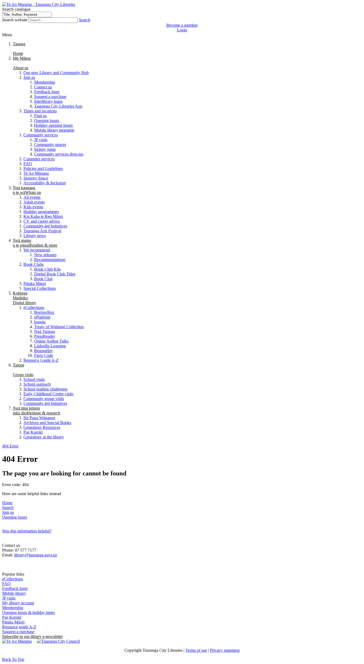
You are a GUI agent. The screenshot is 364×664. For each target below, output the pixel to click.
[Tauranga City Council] (58, 641)
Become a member (182, 25)
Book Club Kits (47, 269)
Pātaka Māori (34, 283)
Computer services (39, 159)
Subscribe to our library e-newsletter (32, 636)
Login (182, 30)
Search (84, 20)
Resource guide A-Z (19, 627)
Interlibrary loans (48, 101)
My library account (18, 603)
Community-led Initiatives (45, 226)
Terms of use (196, 650)
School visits (34, 379)
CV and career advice (41, 221)
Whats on (27, 190)
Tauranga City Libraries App (58, 106)
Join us (29, 77)
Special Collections (39, 288)
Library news (34, 235)
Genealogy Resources (41, 427)
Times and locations (40, 111)
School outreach (37, 384)
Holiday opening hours (53, 125)
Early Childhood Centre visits (48, 394)
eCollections (33, 307)
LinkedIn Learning (50, 346)
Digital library (24, 298)
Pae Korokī (33, 432)
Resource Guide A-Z (41, 360)
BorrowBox (44, 312)
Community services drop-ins (58, 154)
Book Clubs (33, 264)
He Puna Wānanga (39, 417)
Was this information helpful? (26, 531)
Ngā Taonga (44, 331)
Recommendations (49, 259)
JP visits (40, 139)
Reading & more (35, 242)
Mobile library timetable (54, 130)
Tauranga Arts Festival (42, 231)
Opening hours (46, 120)
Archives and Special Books (47, 422)
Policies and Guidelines (43, 168)
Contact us (43, 87)
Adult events (34, 202)
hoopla (40, 322)
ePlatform (42, 317)
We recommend (36, 250)
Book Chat (43, 278)
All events (32, 197)
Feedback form (46, 91)
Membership (44, 82)
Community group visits (43, 398)
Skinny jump (45, 149)
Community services (40, 135)
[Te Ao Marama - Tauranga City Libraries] (38, 4)
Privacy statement (225, 650)
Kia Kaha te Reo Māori (43, 216)
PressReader (44, 336)
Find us (40, 115)
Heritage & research (36, 410)
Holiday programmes (41, 211)
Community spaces (50, 144)
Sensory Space (35, 178)
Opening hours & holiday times (28, 612)
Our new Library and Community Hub (56, 72)
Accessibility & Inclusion (44, 183)
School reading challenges (45, 389)
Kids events (33, 207)
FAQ (27, 163)
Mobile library (14, 593)
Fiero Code (43, 355)
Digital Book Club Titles (54, 274)
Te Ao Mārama (36, 173)
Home (7, 502)
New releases (45, 254)
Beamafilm (43, 350)
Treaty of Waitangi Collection (59, 326)
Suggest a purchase (50, 96)
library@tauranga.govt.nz (35, 555)
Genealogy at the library (43, 437)
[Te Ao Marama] (17, 641)
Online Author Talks (51, 341)
